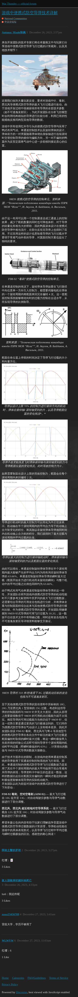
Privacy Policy (10, 984)
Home (5, 977)
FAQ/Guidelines (37, 977)
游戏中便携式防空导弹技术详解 (30, 12)
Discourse (21, 992)
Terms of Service (58, 977)
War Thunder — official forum (19, 3)
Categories (18, 977)
